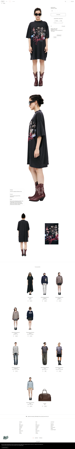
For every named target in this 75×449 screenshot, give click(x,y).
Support (13, 1)
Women (3, 1)
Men (6, 1)
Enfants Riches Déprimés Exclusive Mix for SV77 (38, 416)
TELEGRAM (38, 441)
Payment (52, 423)
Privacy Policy (21, 445)
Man (61, 20)
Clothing (20, 427)
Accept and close (5, 447)
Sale (20, 423)
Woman (57, 20)
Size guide (63, 26)
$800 (45, 371)
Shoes (20, 428)
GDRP (52, 428)
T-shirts (4, 3)
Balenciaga (53, 7)
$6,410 (31, 406)
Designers (20, 426)
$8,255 (45, 406)
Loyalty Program (53, 429)
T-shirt (55, 37)
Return (52, 426)
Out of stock (58, 14)
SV (9, 1)
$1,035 (60, 371)
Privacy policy (53, 427)
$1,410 (16, 371)
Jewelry (20, 433)
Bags (20, 429)
